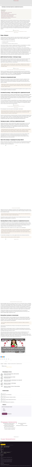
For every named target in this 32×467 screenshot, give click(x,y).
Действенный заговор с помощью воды (6, 12)
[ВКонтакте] (1, 356)
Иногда (4, 409)
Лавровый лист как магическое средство (22, 435)
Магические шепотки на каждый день (21, 431)
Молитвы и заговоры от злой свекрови (10, 383)
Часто (4, 408)
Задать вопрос (9, 366)
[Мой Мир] (3, 356)
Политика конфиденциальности (5, 464)
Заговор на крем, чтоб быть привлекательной (7, 15)
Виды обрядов (3, 11)
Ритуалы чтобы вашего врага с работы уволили (11, 373)
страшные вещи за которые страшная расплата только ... (8, 399)
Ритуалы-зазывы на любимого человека (9, 435)
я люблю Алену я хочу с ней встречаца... (6, 394)
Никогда (4, 410)
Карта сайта (2, 463)
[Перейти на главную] (16, 1)
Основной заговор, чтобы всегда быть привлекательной (8, 14)
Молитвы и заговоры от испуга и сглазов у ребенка (12, 386)
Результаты (9, 413)
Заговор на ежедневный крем (5, 13)
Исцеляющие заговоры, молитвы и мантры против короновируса (9, 426)
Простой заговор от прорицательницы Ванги (7, 16)
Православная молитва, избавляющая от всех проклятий (13, 380)
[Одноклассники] (2, 356)
